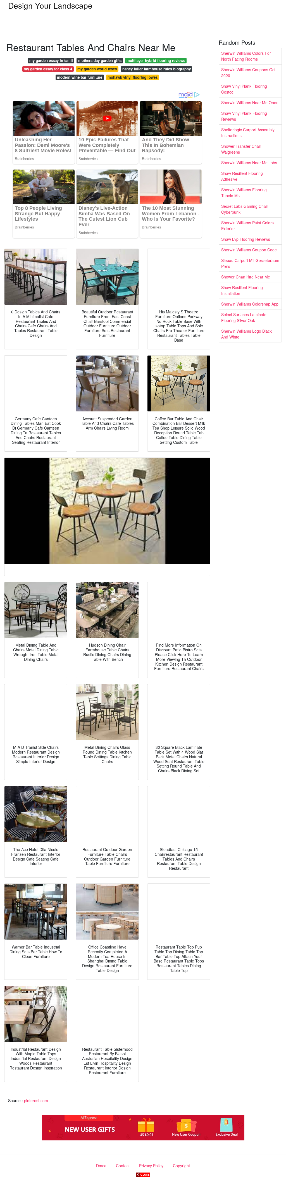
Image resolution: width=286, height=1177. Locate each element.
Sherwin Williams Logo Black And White (246, 334)
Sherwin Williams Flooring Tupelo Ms (244, 192)
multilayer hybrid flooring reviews (156, 60)
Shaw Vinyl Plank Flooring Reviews (244, 116)
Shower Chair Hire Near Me (245, 277)
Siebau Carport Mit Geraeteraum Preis (250, 263)
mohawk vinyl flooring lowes (133, 77)
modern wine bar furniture (79, 77)
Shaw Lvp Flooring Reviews (245, 239)
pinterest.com (36, 1100)
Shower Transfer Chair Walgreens (241, 149)
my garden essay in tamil (51, 60)
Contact (123, 1165)
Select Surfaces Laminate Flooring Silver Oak (243, 317)
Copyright (181, 1165)
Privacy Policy (151, 1165)
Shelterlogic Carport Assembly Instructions (248, 132)
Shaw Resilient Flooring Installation (242, 290)
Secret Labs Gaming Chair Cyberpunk (244, 209)
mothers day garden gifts (99, 60)
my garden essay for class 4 (48, 69)
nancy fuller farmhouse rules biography (156, 69)
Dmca (101, 1165)
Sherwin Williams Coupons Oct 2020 (248, 72)
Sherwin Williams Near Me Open (249, 102)
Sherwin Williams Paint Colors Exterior (247, 225)
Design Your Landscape (50, 5)
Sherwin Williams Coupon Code (249, 249)
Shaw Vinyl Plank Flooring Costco (244, 89)
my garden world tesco (97, 69)
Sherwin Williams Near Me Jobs (249, 162)
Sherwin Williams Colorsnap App (249, 304)
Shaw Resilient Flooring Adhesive (242, 176)
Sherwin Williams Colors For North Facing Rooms (246, 56)
